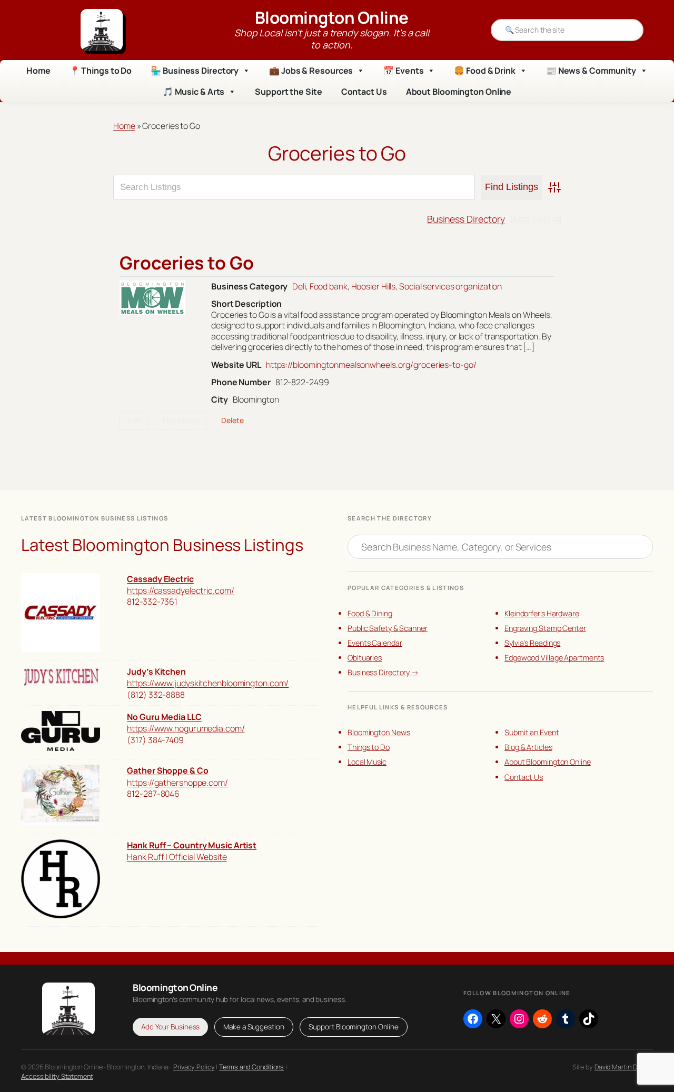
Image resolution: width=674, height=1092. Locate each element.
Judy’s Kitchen (156, 671)
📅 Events (403, 70)
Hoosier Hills (373, 286)
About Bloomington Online (459, 91)
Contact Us (364, 91)
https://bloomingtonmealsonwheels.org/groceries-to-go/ (371, 364)
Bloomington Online (332, 17)
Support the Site (288, 91)
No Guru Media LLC (164, 717)
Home (38, 70)
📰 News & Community (591, 70)
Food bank (329, 286)
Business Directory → (383, 672)
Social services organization (450, 286)
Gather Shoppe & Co (167, 770)
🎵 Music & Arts (194, 91)
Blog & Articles (528, 747)
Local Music (367, 762)
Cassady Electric (160, 579)
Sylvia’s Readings (532, 643)
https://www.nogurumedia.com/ (185, 728)
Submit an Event (531, 732)
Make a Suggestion (253, 1026)
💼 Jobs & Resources (311, 70)
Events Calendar (375, 643)
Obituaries (365, 658)
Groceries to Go (187, 263)
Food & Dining (370, 613)
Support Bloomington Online (354, 1026)
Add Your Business (170, 1026)
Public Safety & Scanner (388, 628)
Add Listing (536, 219)
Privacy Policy (194, 1066)
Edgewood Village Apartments (554, 658)
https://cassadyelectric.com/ (180, 590)
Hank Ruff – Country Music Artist (191, 845)
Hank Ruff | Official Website (176, 857)
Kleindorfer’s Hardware (541, 613)
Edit (134, 420)
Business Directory (466, 219)
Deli (299, 286)
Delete (232, 420)
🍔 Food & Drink (485, 70)
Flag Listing (181, 420)
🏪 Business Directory (195, 70)
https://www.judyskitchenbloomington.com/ (208, 683)
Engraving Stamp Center (545, 628)
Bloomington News (379, 732)
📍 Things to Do (101, 70)
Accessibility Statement (57, 1076)
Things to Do (369, 747)
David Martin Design (623, 1066)
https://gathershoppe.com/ (177, 782)
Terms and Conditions (251, 1066)
